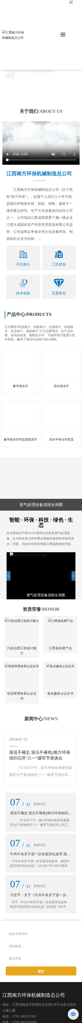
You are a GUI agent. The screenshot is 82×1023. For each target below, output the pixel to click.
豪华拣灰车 (20, 375)
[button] (8, 565)
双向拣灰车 (61, 375)
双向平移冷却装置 (61, 429)
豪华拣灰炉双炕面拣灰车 (20, 429)
